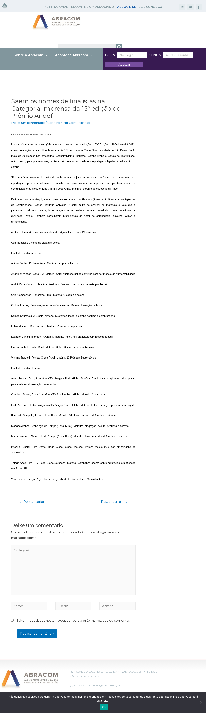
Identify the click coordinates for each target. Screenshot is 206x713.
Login (110, 55)
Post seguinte (114, 502)
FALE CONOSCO (150, 7)
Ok (104, 707)
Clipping (53, 123)
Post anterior (31, 502)
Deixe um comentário (28, 123)
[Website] (117, 606)
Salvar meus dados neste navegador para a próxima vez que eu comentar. (73, 620)
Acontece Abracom (71, 55)
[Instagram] (182, 7)
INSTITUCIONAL (56, 7)
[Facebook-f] (199, 7)
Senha (155, 55)
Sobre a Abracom (28, 55)
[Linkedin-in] (190, 7)
